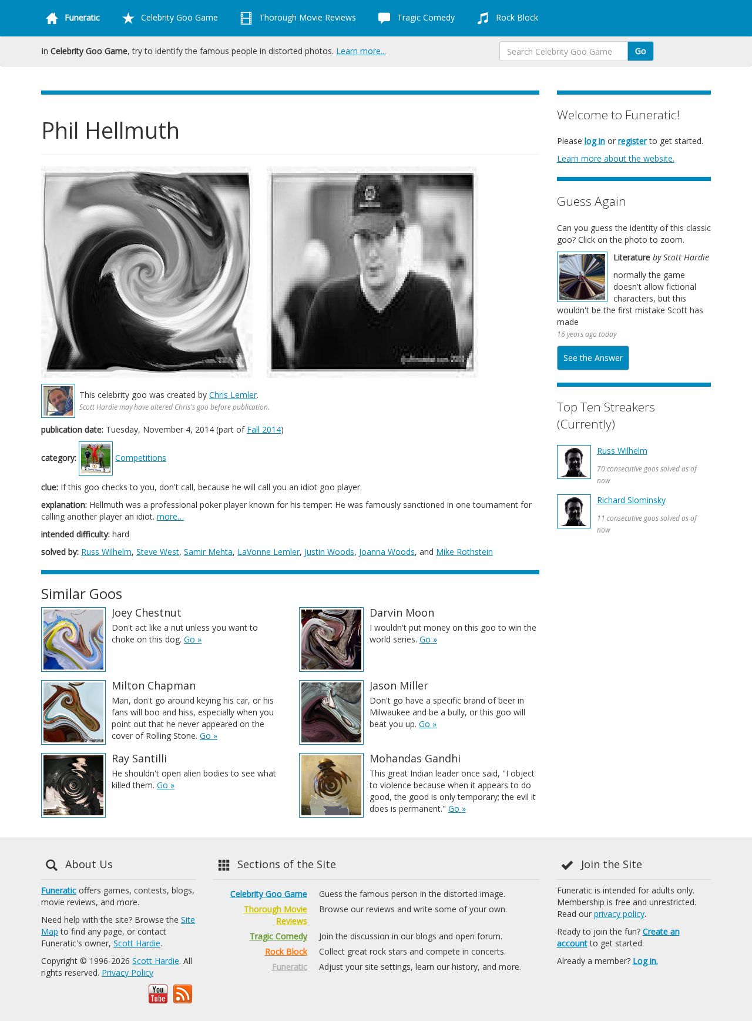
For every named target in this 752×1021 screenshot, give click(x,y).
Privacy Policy (127, 972)
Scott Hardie (136, 943)
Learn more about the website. (615, 158)
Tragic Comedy (425, 17)
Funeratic (58, 890)
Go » (193, 639)
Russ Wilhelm (106, 551)
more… (170, 516)
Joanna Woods (387, 551)
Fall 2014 (264, 429)
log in (595, 140)
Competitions (140, 457)
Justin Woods (329, 551)
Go (640, 50)
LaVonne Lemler (268, 551)
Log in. (645, 960)
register (632, 140)
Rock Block (516, 17)
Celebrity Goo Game (178, 17)
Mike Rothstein (464, 551)
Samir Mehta (208, 551)
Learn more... (361, 50)
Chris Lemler (233, 394)
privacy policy (619, 913)
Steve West (157, 551)
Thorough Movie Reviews (306, 17)
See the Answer (593, 357)
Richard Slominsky (631, 500)
